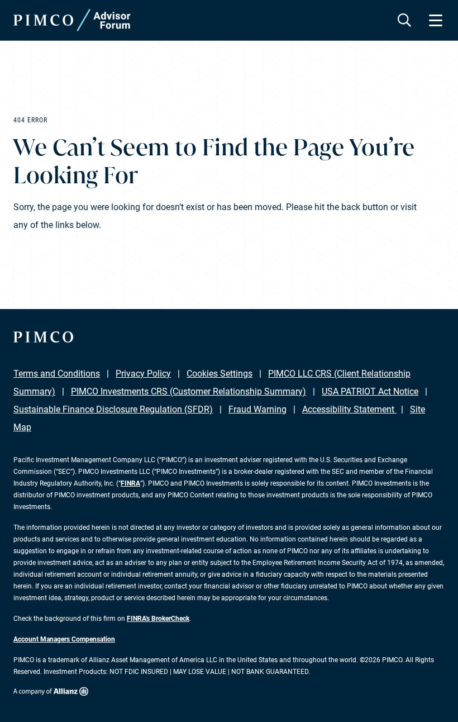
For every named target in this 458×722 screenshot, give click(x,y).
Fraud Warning (257, 409)
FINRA (130, 483)
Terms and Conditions (56, 373)
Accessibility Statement (349, 409)
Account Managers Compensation (64, 639)
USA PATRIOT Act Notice (370, 391)
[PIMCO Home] (72, 20)
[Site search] (404, 20)
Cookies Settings (219, 373)
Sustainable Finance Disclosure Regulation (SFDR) (113, 409)
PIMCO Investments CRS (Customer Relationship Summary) (188, 391)
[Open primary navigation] (436, 20)
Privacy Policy (143, 373)
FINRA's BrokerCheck (158, 619)
